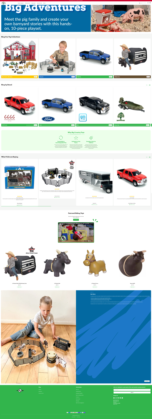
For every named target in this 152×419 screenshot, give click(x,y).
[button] (1, 19)
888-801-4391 (115, 404)
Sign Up (132, 392)
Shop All (40, 389)
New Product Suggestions (80, 402)
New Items (40, 391)
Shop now (76, 219)
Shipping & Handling (79, 393)
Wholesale (77, 400)
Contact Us (77, 397)
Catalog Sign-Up (78, 391)
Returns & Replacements (80, 395)
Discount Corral (41, 393)
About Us (77, 389)
